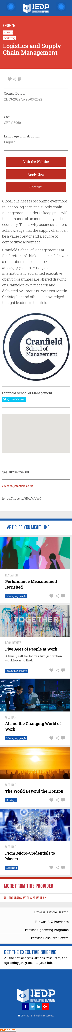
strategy (8, 32)
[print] (19, 79)
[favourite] (10, 79)
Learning (11, 868)
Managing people (16, 596)
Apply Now (36, 174)
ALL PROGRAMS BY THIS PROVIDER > (25, 898)
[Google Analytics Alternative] (8, 1030)
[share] (14, 79)
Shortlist (36, 187)
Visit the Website (36, 161)
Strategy (11, 800)
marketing (9, 38)
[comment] (62, 596)
